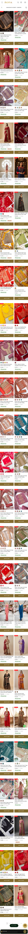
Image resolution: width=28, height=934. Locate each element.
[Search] (18, 2)
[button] (25, 2)
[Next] (21, 923)
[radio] (1, 33)
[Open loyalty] (25, 925)
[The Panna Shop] (7, 2)
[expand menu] (2, 2)
